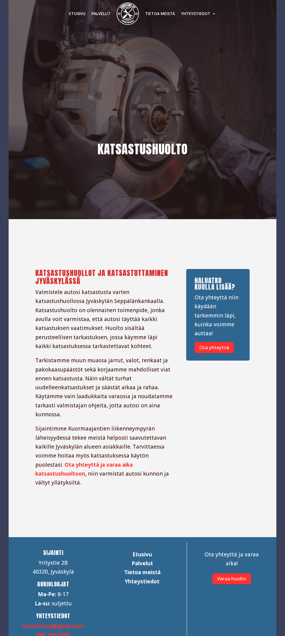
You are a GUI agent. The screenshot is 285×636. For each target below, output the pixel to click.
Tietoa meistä (160, 13)
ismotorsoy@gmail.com (53, 626)
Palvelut (101, 13)
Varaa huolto (231, 578)
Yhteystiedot (195, 13)
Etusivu (77, 13)
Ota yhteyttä (214, 347)
